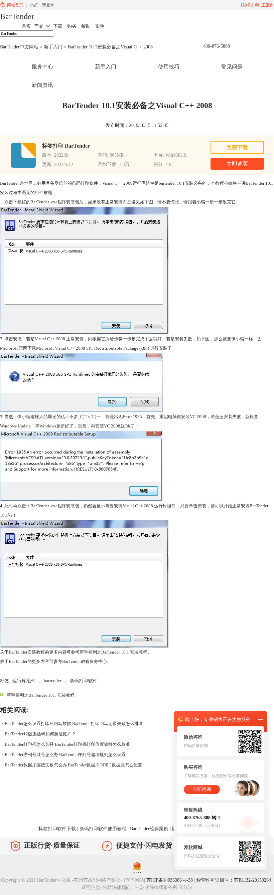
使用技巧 (168, 66)
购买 (72, 26)
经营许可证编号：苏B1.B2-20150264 (233, 880)
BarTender (17, 16)
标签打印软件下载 (57, 828)
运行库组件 (24, 680)
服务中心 (42, 66)
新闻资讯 (42, 85)
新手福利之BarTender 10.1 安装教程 (113, 652)
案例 (100, 26)
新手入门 (53, 46)
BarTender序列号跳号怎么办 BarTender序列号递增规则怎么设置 (65, 754)
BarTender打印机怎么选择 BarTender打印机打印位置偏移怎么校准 (67, 744)
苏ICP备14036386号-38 (169, 880)
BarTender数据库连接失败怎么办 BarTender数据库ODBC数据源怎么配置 (73, 764)
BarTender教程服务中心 (84, 661)
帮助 (86, 26)
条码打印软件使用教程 (103, 828)
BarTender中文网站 (19, 46)
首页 (26, 26)
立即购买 (237, 164)
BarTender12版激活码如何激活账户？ (40, 733)
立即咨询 (201, 789)
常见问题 (232, 66)
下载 (57, 26)
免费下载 (237, 147)
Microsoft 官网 (13, 348)
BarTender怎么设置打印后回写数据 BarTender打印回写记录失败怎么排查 (74, 723)
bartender (52, 680)
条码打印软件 (84, 680)
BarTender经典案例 (149, 828)
